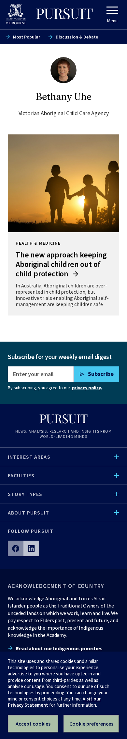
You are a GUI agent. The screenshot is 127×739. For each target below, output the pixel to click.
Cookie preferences (91, 723)
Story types (25, 494)
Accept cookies (33, 723)
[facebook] (15, 548)
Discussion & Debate (77, 37)
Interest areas (29, 457)
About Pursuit (28, 512)
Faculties (21, 475)
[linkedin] (31, 548)
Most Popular (26, 37)
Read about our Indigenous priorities (59, 648)
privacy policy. (87, 388)
